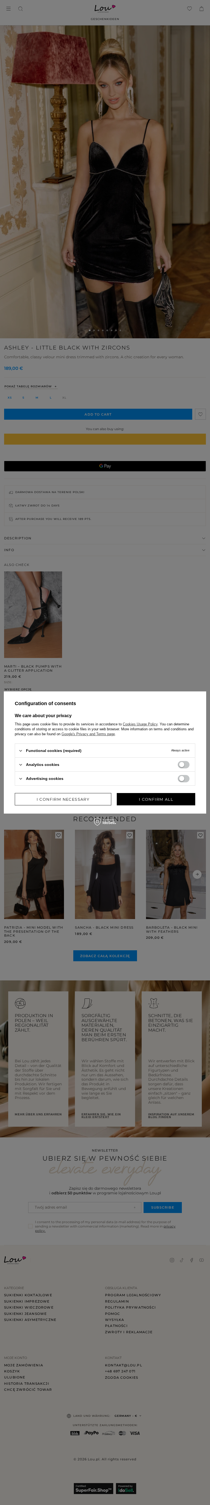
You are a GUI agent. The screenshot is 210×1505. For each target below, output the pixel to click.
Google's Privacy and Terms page (88, 734)
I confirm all (156, 799)
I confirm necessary (63, 799)
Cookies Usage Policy (140, 724)
